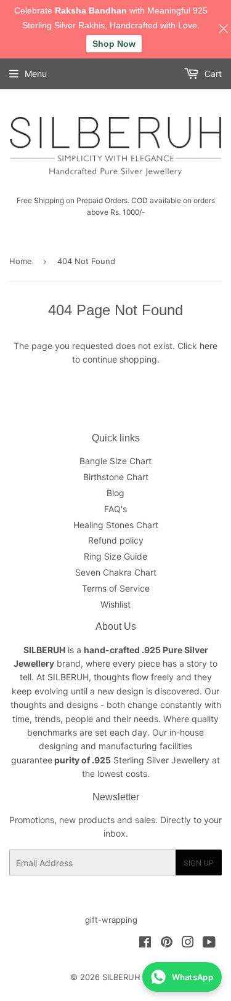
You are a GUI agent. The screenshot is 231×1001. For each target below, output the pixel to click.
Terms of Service (116, 588)
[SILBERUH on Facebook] (145, 943)
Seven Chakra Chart (115, 572)
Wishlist (115, 604)
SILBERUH (121, 977)
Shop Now (114, 44)
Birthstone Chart (115, 477)
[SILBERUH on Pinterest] (166, 943)
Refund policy (116, 540)
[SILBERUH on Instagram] (188, 943)
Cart (212, 73)
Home (20, 261)
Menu (36, 73)
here (208, 345)
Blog (115, 493)
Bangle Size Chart (115, 461)
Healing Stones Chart (115, 525)
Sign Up (199, 862)
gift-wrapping (111, 920)
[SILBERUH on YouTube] (209, 943)
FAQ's (115, 509)
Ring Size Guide (115, 556)
